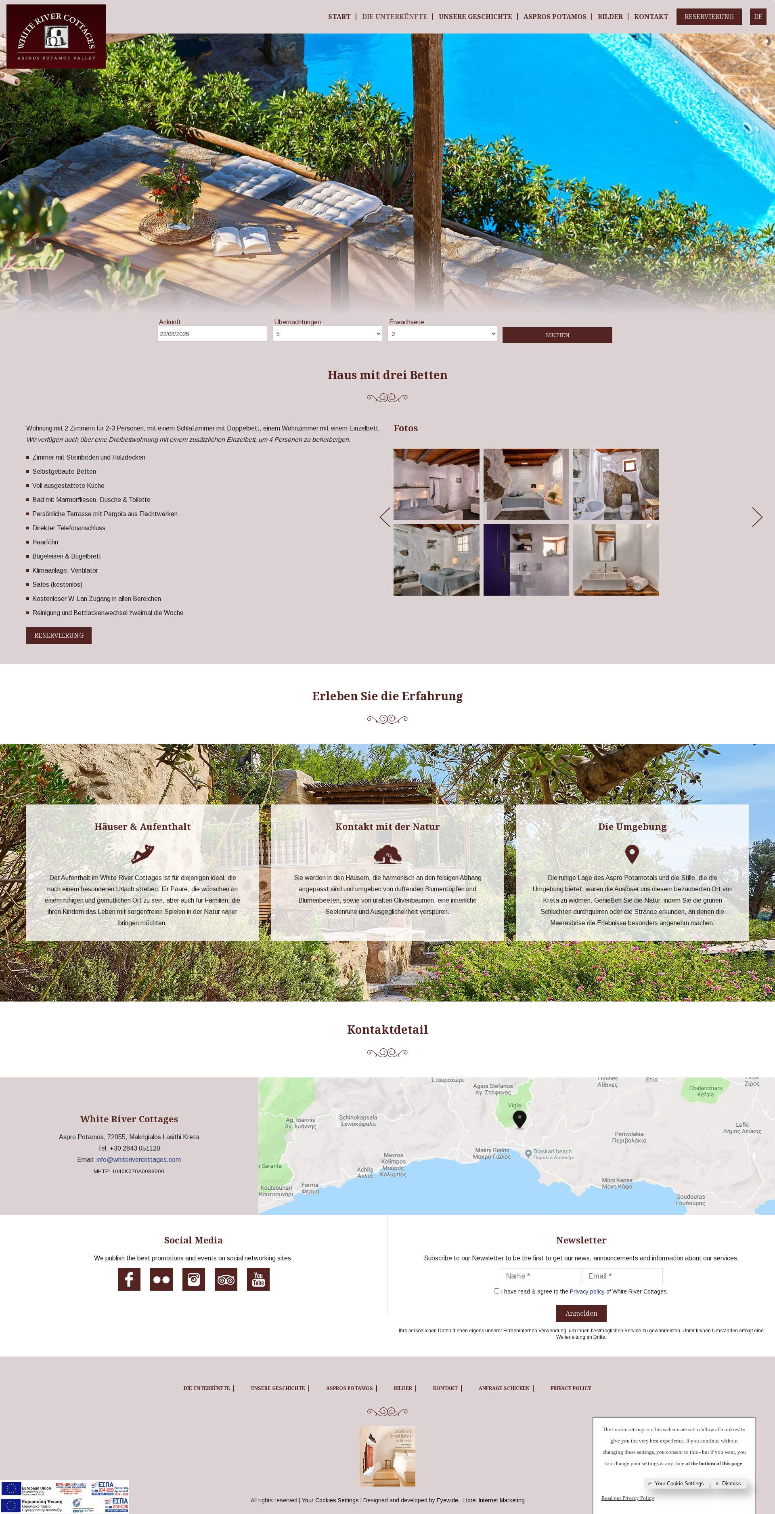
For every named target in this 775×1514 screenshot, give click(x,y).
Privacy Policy (571, 1388)
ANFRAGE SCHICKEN (504, 1388)
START (339, 16)
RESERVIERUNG (709, 16)
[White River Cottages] (56, 10)
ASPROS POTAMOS (555, 16)
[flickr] (161, 1282)
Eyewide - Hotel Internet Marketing (481, 1500)
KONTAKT (651, 16)
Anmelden (581, 1313)
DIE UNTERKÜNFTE (394, 16)
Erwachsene (406, 322)
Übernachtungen (297, 322)
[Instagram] (193, 1282)
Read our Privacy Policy (627, 1498)
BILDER (610, 16)
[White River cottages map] (516, 1146)
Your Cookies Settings (330, 1500)
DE (758, 16)
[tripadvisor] (226, 1282)
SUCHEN (558, 335)
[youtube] (258, 1282)
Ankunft (170, 322)
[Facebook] (129, 1282)
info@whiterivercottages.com (138, 1159)
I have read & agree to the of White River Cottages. (584, 1291)
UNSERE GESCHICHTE (475, 16)
